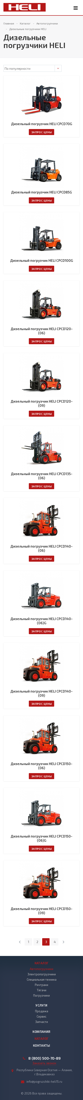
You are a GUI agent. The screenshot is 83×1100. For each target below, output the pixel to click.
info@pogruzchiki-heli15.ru (44, 1081)
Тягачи (41, 990)
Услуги (41, 1005)
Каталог (42, 963)
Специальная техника (41, 979)
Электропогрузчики (41, 974)
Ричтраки (41, 985)
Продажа (41, 1011)
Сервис (41, 1016)
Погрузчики (41, 995)
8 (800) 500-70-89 (44, 1058)
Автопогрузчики (41, 969)
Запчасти (41, 1022)
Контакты (41, 1045)
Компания (41, 1032)
